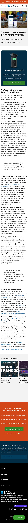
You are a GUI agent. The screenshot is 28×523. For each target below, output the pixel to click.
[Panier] (26, 6)
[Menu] (2, 6)
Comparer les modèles (14, 434)
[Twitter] (20, 509)
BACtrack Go (20, 305)
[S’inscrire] (24, 457)
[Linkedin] (23, 509)
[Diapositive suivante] (25, 379)
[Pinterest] (26, 509)
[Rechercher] (5, 6)
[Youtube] (15, 509)
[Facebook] (9, 509)
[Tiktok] (18, 509)
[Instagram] (12, 509)
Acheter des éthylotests (14, 83)
